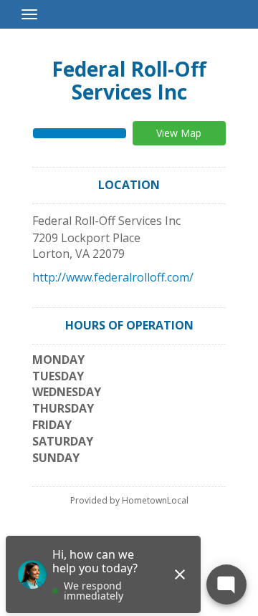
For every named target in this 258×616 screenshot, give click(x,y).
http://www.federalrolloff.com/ (113, 277)
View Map (178, 133)
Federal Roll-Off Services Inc (129, 80)
